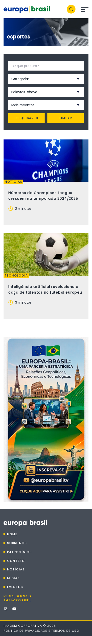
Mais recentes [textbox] (22, 105)
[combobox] (39, 79)
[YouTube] (14, 609)
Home (12, 534)
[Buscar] (71, 9)
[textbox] (39, 79)
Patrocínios (19, 552)
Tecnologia (16, 275)
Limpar (65, 118)
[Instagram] (6, 609)
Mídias (13, 578)
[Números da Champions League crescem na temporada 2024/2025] (46, 160)
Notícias (13, 182)
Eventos (15, 587)
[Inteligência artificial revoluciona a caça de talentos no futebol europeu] (46, 254)
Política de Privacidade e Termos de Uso (41, 630)
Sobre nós (17, 543)
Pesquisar (23, 118)
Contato (16, 561)
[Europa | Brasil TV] (46, 419)
